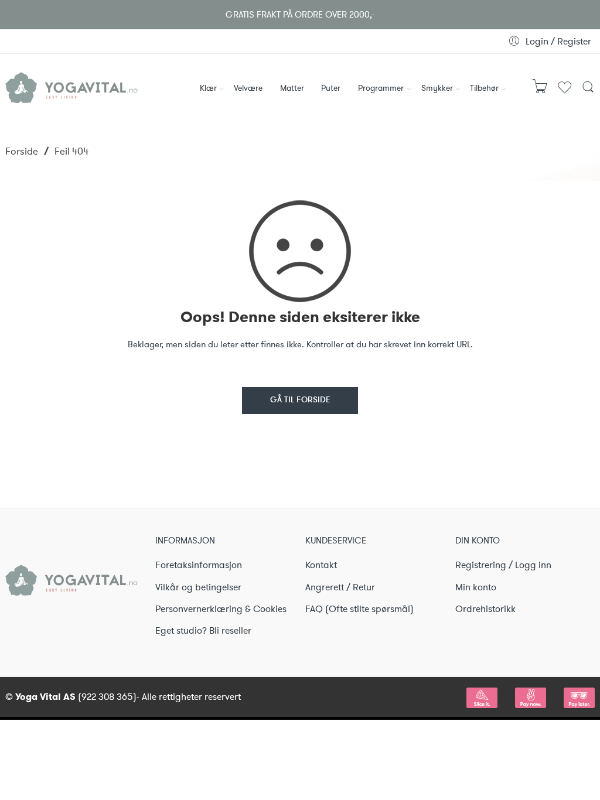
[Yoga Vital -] (71, 85)
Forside (21, 151)
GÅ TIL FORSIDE (300, 400)
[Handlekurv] (540, 91)
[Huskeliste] (564, 92)
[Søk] (588, 91)
